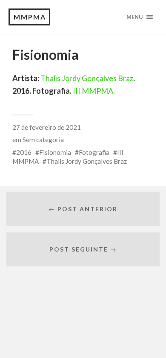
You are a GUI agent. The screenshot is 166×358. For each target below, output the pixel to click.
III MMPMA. (94, 90)
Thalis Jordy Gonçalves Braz (86, 78)
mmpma (30, 17)
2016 (23, 152)
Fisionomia (55, 152)
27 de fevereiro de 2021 (46, 127)
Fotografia (94, 152)
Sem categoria (43, 139)
